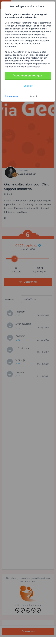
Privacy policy (11, 95)
